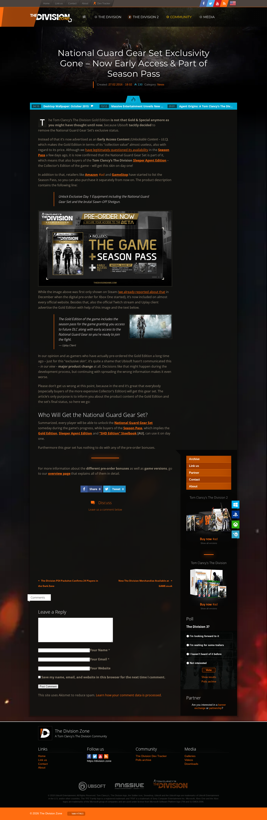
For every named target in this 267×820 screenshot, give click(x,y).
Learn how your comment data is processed (128, 695)
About (193, 486)
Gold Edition (47, 433)
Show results (209, 677)
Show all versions (209, 543)
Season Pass (132, 428)
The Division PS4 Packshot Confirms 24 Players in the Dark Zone (68, 583)
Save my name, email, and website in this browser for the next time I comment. (103, 677)
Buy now (206, 539)
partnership (215, 708)
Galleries (190, 756)
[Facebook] (203, 3)
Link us (194, 465)
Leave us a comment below (105, 509)
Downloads (191, 763)
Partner (194, 472)
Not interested (198, 663)
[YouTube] (217, 3)
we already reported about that (142, 292)
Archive (194, 459)
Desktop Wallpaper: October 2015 (66, 106)
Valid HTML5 (77, 813)
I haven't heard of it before (205, 654)
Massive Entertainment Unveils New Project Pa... (138, 106)
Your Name (99, 650)
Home (42, 756)
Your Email (98, 659)
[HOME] (84, 17)
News (160, 84)
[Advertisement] (105, 545)
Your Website (100, 668)
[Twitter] (210, 3)
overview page (59, 473)
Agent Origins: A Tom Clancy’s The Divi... (206, 106)
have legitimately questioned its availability (116, 150)
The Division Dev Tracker (151, 756)
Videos (189, 759)
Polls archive (209, 681)
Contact (194, 479)
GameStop (120, 174)
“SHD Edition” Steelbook (118, 433)
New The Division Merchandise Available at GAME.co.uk (145, 583)
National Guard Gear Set (133, 423)
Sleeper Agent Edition (149, 160)
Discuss (105, 502)
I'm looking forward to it (204, 636)
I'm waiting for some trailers (207, 645)
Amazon (91, 174)
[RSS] (224, 3)
